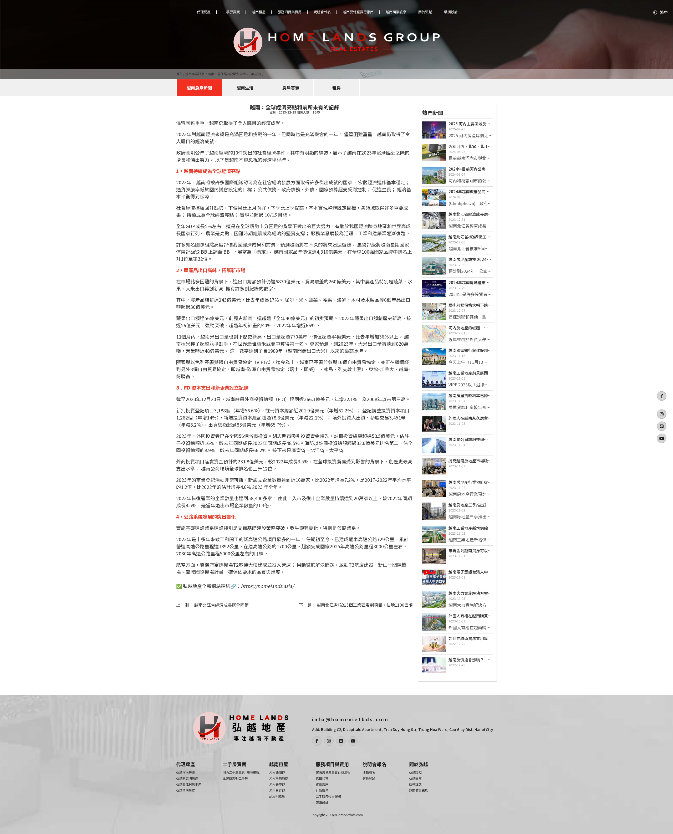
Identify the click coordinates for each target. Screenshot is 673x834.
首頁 (179, 73)
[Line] (341, 741)
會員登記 (369, 778)
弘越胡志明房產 (187, 778)
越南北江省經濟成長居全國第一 (223, 605)
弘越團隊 (415, 778)
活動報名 (369, 772)
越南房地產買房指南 (358, 12)
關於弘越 (425, 12)
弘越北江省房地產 (188, 784)
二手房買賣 (231, 12)
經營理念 (415, 784)
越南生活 (245, 88)
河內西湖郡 (277, 772)
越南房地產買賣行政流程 (333, 772)
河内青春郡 (277, 790)
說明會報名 (322, 12)
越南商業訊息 (396, 12)
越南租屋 (259, 12)
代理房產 (204, 12)
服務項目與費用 (290, 12)
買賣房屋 (322, 784)
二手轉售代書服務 (328, 796)
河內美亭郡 (277, 784)
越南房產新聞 (199, 88)
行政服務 (322, 790)
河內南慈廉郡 (278, 778)
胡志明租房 (277, 796)
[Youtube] (353, 741)
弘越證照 (415, 772)
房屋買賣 (290, 88)
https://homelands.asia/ (267, 585)
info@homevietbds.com (350, 719)
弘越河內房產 (185, 772)
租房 (336, 88)
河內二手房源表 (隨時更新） (242, 772)
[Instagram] (329, 741)
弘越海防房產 (185, 790)
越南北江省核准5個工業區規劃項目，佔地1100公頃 (364, 605)
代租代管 (322, 778)
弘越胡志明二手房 (235, 778)
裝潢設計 (451, 12)
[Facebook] (317, 741)
